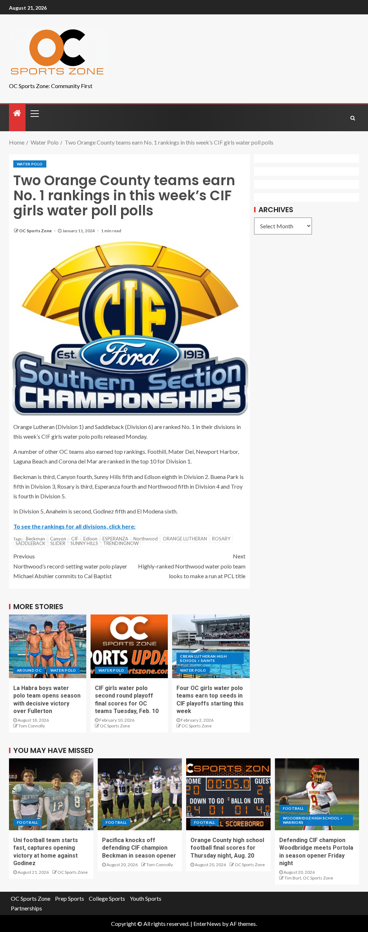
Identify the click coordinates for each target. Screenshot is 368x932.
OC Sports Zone (35, 230)
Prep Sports (69, 898)
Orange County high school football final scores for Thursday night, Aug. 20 (227, 848)
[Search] (352, 118)
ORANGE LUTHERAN (185, 539)
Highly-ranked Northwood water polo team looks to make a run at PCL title (191, 566)
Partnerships (26, 908)
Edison (90, 539)
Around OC (29, 670)
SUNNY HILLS (84, 543)
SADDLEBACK (30, 543)
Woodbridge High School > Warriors (312, 820)
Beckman (35, 539)
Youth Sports (145, 898)
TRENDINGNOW (121, 543)
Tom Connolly (31, 725)
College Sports (107, 898)
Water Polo (30, 164)
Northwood (145, 539)
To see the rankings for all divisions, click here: (74, 526)
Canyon (58, 539)
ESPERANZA (115, 539)
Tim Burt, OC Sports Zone (308, 878)
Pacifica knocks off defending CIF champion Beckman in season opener (139, 848)
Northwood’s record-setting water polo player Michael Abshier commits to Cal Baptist (70, 566)
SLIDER (57, 543)
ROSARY (221, 539)
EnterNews (207, 923)
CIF (74, 539)
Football (27, 822)
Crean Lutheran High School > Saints (203, 658)
